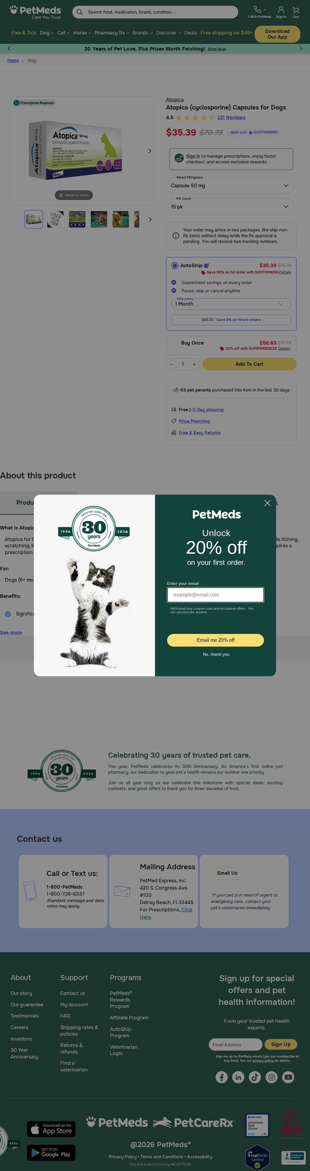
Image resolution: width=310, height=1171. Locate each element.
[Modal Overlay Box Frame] (155, 585)
